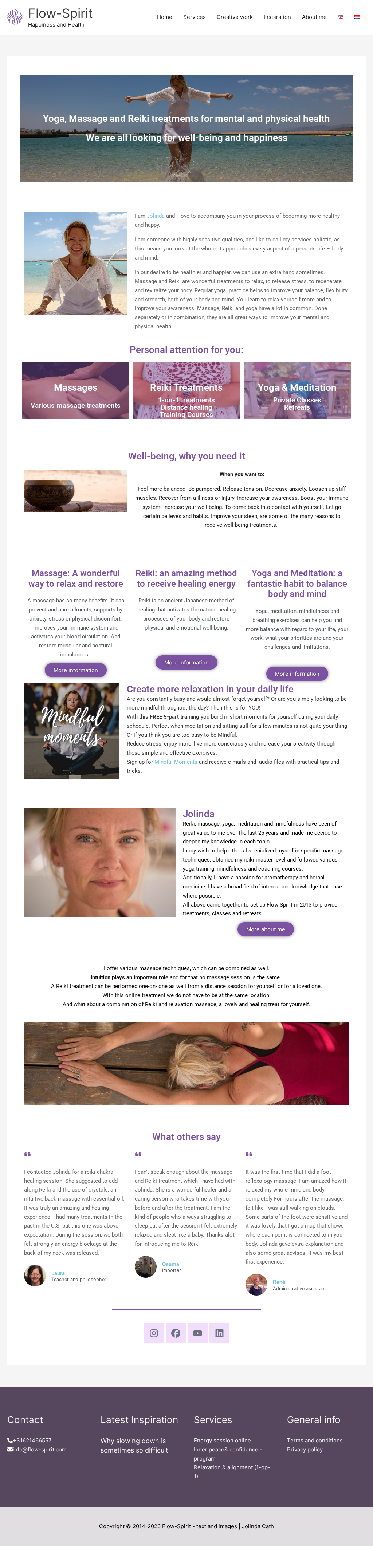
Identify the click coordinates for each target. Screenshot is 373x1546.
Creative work (235, 16)
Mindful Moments (175, 762)
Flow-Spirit (60, 13)
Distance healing (186, 407)
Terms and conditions (315, 1440)
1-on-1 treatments (186, 400)
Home (164, 16)
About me (314, 16)
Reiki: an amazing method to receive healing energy (186, 578)
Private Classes (297, 400)
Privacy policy (305, 1449)
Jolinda (156, 216)
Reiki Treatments (186, 387)
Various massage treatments (76, 405)
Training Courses (186, 414)
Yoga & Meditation (297, 387)
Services (194, 16)
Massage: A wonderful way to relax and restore (75, 578)
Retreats (297, 407)
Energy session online (222, 1440)
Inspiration (277, 16)
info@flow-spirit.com (40, 1449)
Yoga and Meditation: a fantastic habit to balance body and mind (297, 583)
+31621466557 (32, 1440)
